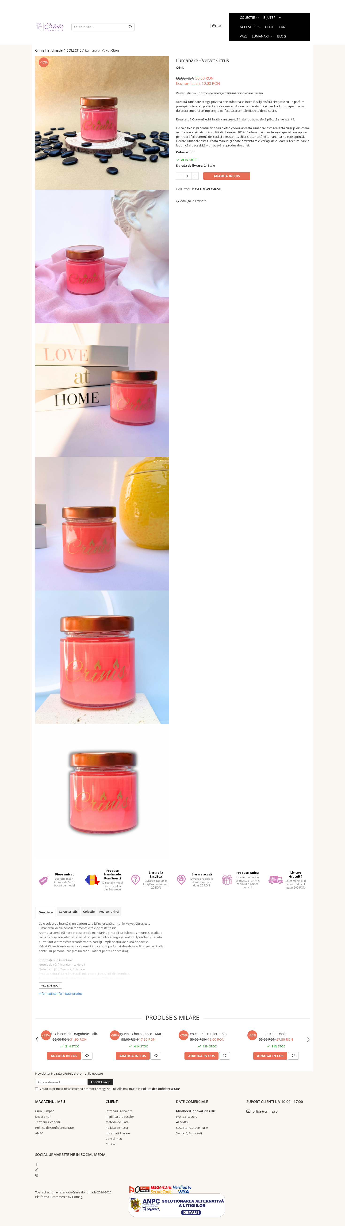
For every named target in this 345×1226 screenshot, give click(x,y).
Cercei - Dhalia (276, 1034)
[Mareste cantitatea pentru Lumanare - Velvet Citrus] (195, 176)
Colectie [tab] (89, 911)
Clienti (112, 1101)
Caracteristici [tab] (68, 911)
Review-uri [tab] (109, 911)
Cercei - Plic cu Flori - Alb (207, 1034)
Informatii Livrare (118, 1133)
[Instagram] (36, 1175)
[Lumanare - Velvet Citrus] (102, 123)
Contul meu (114, 1138)
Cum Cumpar (44, 1111)
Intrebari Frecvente (119, 1111)
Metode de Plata (117, 1122)
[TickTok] (36, 1169)
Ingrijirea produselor (120, 1116)
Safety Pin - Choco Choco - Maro (138, 1034)
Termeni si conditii (48, 1122)
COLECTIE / (75, 50)
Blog (281, 36)
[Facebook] (36, 1164)
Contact (111, 1144)
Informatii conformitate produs (60, 993)
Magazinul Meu (50, 1101)
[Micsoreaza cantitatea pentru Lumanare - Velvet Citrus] (179, 176)
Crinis (180, 67)
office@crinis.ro (265, 1111)
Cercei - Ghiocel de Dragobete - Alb (69, 1034)
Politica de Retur (117, 1127)
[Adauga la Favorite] (87, 1056)
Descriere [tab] (46, 912)
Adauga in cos (227, 176)
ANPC (39, 1133)
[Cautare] (130, 27)
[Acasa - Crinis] (49, 27)
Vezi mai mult (50, 985)
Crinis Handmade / (50, 50)
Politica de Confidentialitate (160, 1089)
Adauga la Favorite (193, 201)
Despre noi (42, 1116)
